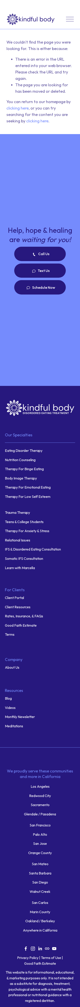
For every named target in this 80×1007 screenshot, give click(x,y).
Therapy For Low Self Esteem (27, 496)
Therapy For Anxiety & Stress (27, 531)
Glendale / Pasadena (40, 814)
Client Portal (14, 597)
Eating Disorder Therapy (23, 450)
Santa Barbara (40, 873)
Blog (8, 698)
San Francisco (40, 825)
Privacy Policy (27, 957)
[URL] (47, 948)
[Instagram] (33, 948)
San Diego (40, 882)
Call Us (43, 254)
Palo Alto (40, 834)
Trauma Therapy (17, 512)
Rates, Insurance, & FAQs (24, 616)
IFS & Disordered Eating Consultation (33, 549)
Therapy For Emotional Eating (28, 487)
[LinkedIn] (40, 948)
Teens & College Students (24, 522)
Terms (9, 634)
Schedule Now (43, 287)
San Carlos (40, 902)
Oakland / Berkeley (40, 921)
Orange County (40, 853)
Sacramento (40, 805)
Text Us (43, 270)
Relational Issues (17, 540)
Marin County (40, 912)
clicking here (17, 108)
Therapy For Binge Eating (24, 469)
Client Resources (18, 607)
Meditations (14, 726)
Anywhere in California (40, 930)
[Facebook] (26, 948)
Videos (10, 707)
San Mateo (40, 864)
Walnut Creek (40, 891)
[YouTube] (54, 948)
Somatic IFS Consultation (24, 558)
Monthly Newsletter (20, 716)
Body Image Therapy (21, 478)
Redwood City (40, 795)
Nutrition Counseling (20, 460)
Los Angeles (40, 786)
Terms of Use (51, 957)
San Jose (40, 843)
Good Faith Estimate (21, 625)
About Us (12, 667)
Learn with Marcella (20, 568)
